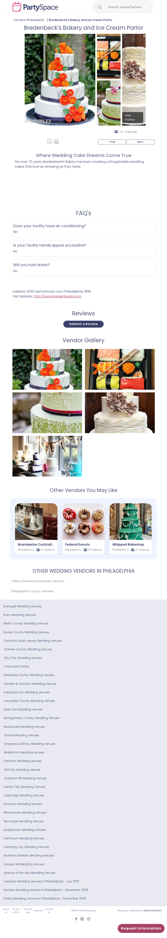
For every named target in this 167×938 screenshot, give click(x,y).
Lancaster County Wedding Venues (29, 701)
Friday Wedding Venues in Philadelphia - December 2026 (45, 898)
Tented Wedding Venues (21, 735)
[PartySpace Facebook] (76, 918)
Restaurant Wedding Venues (24, 727)
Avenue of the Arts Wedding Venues (29, 873)
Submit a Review (83, 324)
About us (6, 911)
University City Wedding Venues (26, 847)
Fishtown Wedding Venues (23, 761)
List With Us (49, 911)
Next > (140, 141)
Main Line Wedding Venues (23, 709)
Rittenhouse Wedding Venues (25, 812)
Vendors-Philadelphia (29, 20)
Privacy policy (16, 911)
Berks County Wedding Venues (26, 623)
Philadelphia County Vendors (32, 591)
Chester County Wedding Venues (28, 649)
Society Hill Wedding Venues (24, 864)
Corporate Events (16, 666)
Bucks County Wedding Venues (26, 632)
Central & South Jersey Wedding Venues (33, 641)
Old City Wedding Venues (22, 770)
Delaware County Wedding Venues (29, 675)
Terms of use (28, 911)
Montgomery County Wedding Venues (31, 718)
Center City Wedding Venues (24, 787)
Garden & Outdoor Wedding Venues (30, 684)
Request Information (141, 928)
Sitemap (38, 910)
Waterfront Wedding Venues (24, 752)
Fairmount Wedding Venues (24, 838)
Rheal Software (153, 910)
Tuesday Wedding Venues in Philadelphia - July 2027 (41, 881)
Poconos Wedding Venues (23, 804)
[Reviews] (56, 141)
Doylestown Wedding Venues (25, 830)
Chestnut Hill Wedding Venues (25, 778)
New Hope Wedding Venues (24, 821)
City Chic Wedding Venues (23, 658)
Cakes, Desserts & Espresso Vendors (37, 581)
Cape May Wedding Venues (24, 795)
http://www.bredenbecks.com (57, 296)
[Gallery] (49, 141)
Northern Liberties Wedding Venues (29, 855)
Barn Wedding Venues (20, 615)
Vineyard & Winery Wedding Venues (29, 744)
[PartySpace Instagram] (88, 918)
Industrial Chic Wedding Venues (27, 692)
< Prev (112, 141)
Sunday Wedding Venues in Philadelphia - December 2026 (46, 890)
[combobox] (126, 7)
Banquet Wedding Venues (23, 606)
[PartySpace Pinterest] (82, 918)
